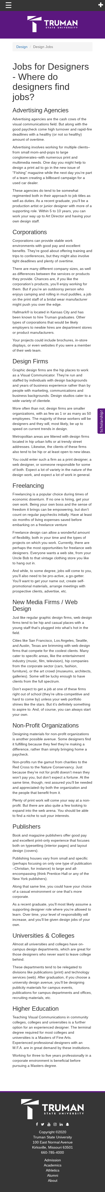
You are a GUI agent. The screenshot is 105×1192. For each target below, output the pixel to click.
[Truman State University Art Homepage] (52, 1108)
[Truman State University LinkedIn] (61, 1124)
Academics (52, 1165)
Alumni (52, 1175)
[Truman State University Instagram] (55, 1124)
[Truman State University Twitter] (42, 1124)
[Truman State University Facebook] (37, 1124)
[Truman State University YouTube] (48, 1124)
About (52, 1180)
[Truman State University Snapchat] (67, 1124)
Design (22, 47)
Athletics (52, 1170)
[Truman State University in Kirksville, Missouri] (52, 23)
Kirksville (39, 1147)
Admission (52, 1160)
